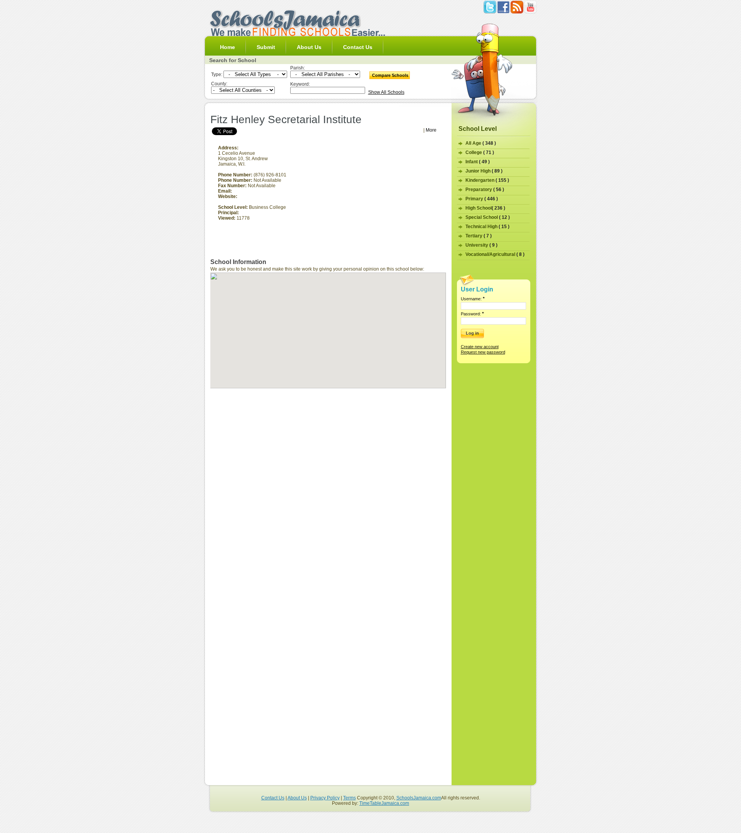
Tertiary (478, 236)
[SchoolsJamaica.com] (297, 34)
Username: (473, 298)
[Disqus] (328, 485)
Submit (266, 47)
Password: (472, 314)
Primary (481, 198)
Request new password (483, 352)
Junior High (483, 171)
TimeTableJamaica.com (384, 803)
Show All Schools (386, 92)
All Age (480, 143)
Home (227, 47)
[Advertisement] (300, 110)
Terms (349, 798)
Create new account (480, 346)
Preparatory (484, 189)
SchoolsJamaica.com (418, 798)
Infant (477, 161)
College (479, 152)
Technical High (487, 226)
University (481, 245)
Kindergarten (487, 180)
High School (485, 208)
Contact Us (357, 47)
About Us (309, 47)
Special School (487, 217)
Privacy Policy (325, 798)
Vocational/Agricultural (494, 254)
